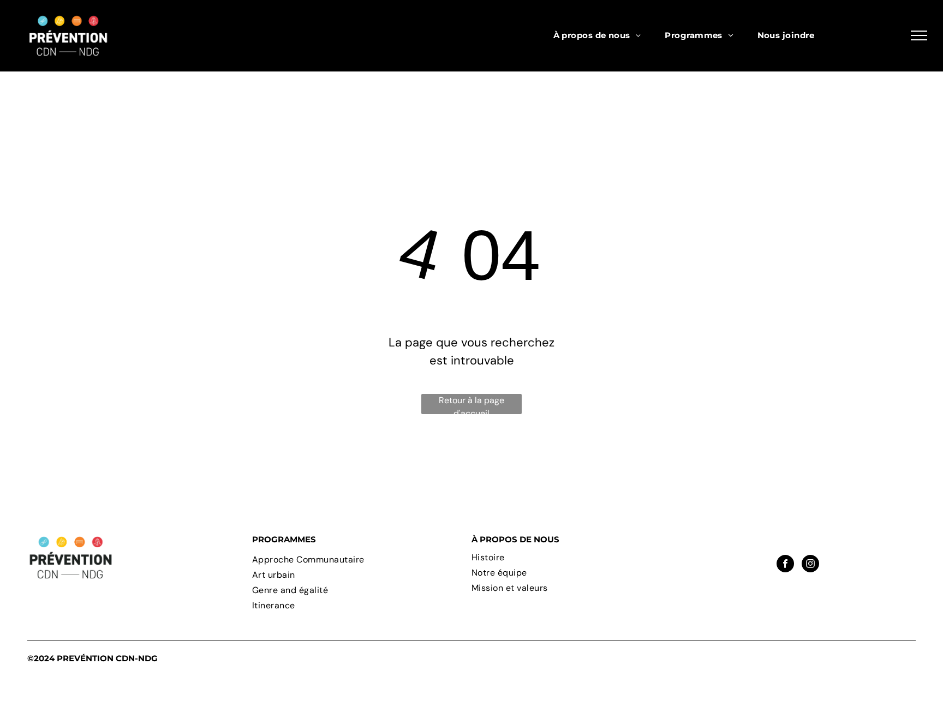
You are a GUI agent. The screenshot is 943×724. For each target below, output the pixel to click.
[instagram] (810, 565)
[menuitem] (597, 35)
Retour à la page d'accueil (471, 404)
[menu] (919, 35)
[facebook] (785, 565)
